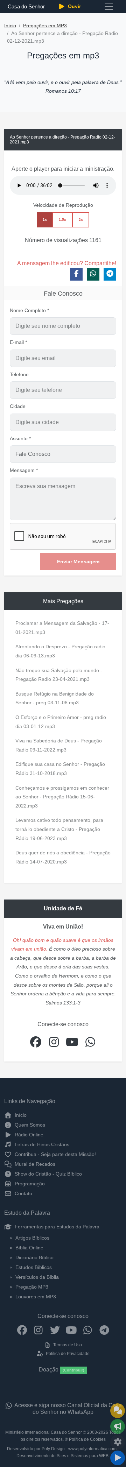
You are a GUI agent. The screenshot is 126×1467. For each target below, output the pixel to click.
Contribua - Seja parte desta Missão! (54, 1154)
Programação (29, 1183)
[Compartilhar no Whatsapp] (93, 274)
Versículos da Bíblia (37, 1277)
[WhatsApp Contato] (88, 1330)
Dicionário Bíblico (34, 1257)
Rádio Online (28, 1134)
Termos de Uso (67, 1344)
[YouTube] (71, 1330)
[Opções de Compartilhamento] (117, 1426)
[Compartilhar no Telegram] (110, 274)
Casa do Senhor (26, 6)
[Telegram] (104, 1330)
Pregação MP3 (31, 1287)
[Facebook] (22, 1330)
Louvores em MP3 (35, 1296)
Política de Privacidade (67, 1353)
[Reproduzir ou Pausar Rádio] (117, 1458)
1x (45, 219)
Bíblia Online (29, 1247)
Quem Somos (29, 1125)
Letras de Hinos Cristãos (41, 1144)
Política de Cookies (87, 1439)
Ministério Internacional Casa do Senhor (43, 1432)
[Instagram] (38, 1330)
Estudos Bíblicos (33, 1267)
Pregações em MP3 (45, 25)
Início (10, 25)
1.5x (62, 219)
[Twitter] (55, 1330)
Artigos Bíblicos (32, 1238)
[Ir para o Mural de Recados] (117, 1410)
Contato (22, 1193)
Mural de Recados (34, 1164)
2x (81, 219)
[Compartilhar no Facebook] (76, 274)
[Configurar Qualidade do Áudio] (117, 1442)
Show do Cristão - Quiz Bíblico (47, 1174)
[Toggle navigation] (108, 6)
